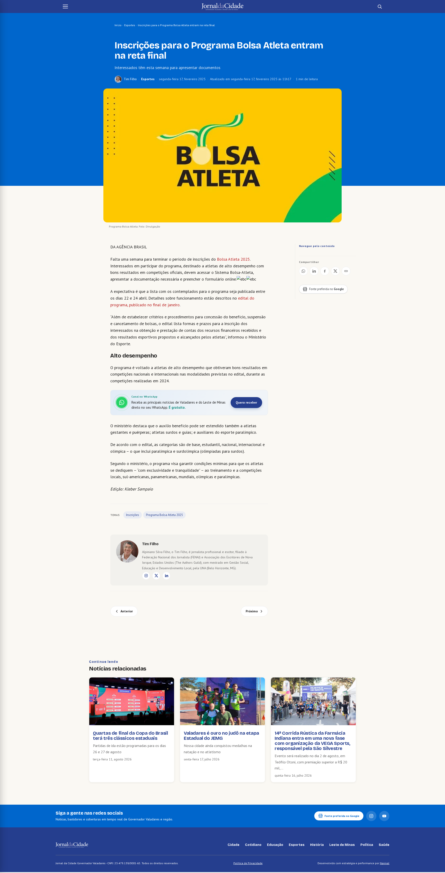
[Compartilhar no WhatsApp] (303, 271)
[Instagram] (146, 576)
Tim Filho (130, 79)
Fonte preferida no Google (341, 816)
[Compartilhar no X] (335, 271)
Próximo (252, 611)
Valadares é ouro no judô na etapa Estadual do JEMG (221, 735)
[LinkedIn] (166, 576)
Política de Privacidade (248, 863)
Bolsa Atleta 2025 (233, 259)
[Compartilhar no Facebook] (324, 271)
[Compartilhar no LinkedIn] (314, 271)
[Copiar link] (346, 271)
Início (117, 25)
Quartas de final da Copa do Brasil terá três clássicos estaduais (130, 735)
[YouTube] (384, 816)
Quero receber (246, 402)
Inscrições (132, 515)
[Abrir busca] (379, 6)
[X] (156, 576)
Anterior (127, 611)
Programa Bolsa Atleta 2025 (164, 515)
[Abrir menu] (65, 6)
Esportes (129, 25)
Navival (384, 863)
